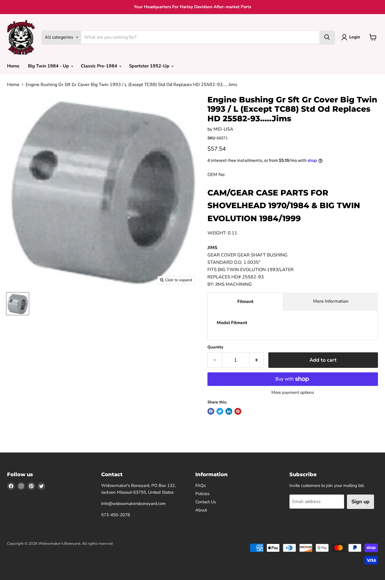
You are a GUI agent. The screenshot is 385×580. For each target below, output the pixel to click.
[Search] (327, 37)
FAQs (200, 485)
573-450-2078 (115, 515)
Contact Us (205, 502)
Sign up (360, 501)
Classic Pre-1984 (99, 66)
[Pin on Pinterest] (237, 411)
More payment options (292, 392)
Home (13, 66)
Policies (202, 493)
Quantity (215, 347)
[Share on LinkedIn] (228, 411)
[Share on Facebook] (210, 411)
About (201, 510)
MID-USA (223, 129)
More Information (330, 301)
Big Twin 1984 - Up (49, 66)
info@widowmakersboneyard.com (133, 503)
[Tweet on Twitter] (219, 411)
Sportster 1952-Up (150, 66)
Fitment (245, 301)
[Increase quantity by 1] (256, 360)
